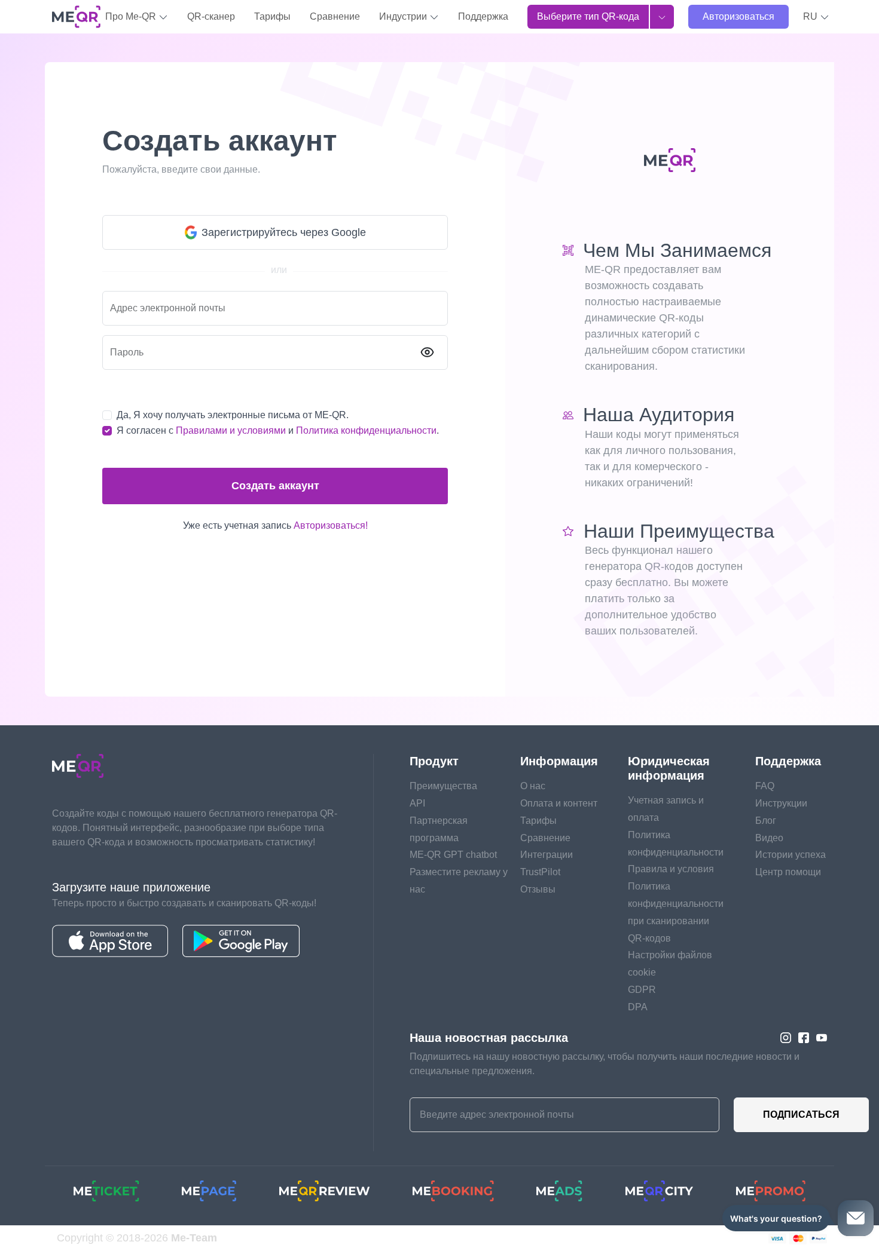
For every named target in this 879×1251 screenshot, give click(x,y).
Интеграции (546, 855)
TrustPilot (540, 872)
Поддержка (483, 16)
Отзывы (538, 889)
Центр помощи (788, 872)
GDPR (642, 990)
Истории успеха (790, 855)
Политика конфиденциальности (366, 430)
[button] (816, 17)
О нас (532, 786)
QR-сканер (211, 16)
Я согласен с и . (278, 430)
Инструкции (781, 803)
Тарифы (272, 16)
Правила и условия (671, 869)
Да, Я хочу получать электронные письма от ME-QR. (233, 415)
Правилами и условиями (231, 430)
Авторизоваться (738, 16)
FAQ (764, 786)
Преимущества (443, 786)
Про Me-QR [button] (131, 16)
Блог (765, 820)
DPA (638, 1007)
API (417, 803)
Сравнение (335, 16)
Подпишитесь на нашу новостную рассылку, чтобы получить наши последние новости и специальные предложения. (604, 1063)
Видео (769, 838)
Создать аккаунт (275, 486)
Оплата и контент (558, 803)
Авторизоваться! (331, 525)
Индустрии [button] (404, 16)
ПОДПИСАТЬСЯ (801, 1114)
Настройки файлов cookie (670, 963)
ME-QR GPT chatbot (453, 855)
